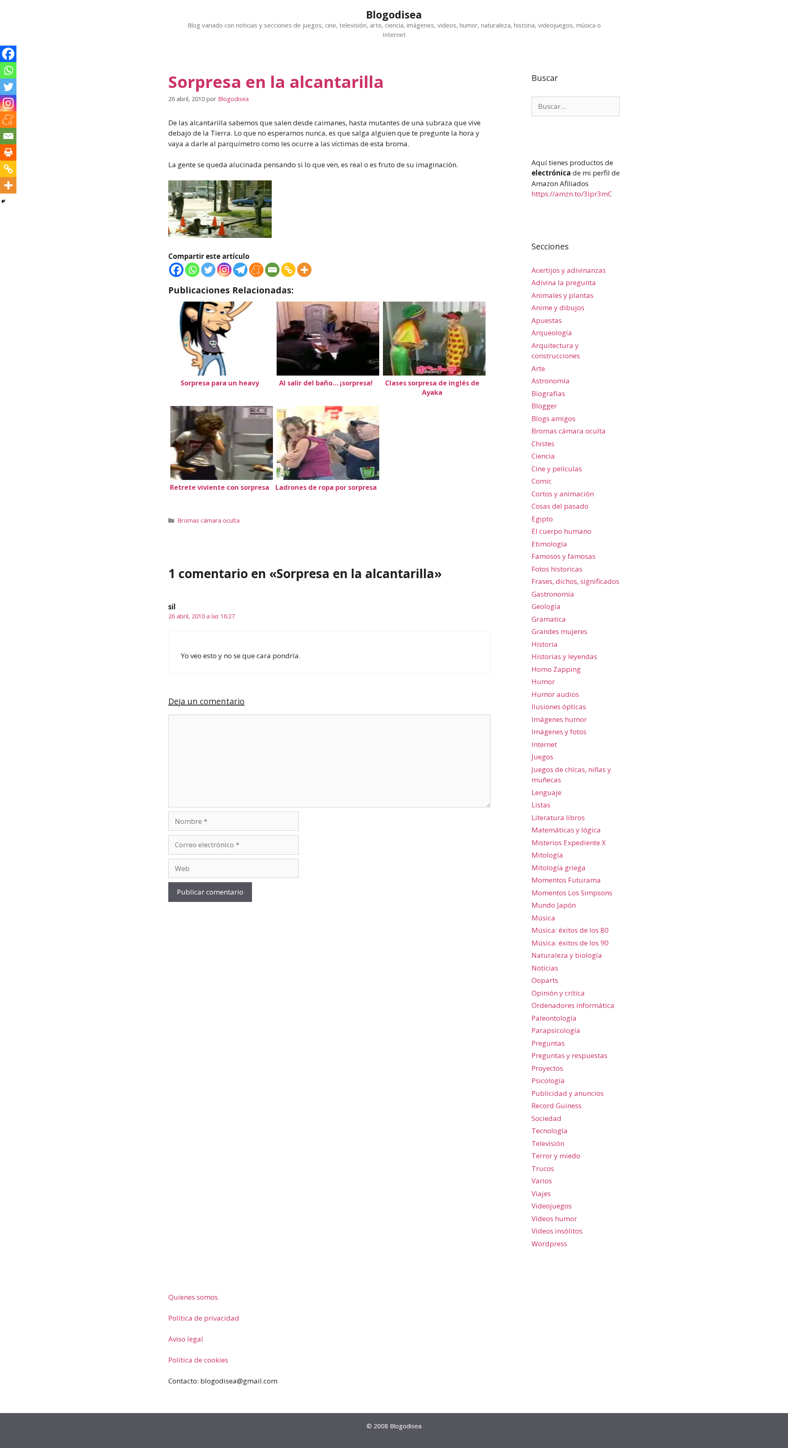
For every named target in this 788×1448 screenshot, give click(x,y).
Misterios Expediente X (568, 842)
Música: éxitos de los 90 (570, 943)
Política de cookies (198, 1360)
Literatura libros (558, 817)
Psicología (548, 1080)
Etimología (549, 544)
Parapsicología (555, 1030)
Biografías (548, 393)
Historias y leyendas (564, 656)
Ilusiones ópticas (558, 706)
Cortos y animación (562, 493)
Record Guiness (556, 1105)
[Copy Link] (288, 270)
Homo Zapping (556, 669)
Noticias (544, 968)
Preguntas (548, 1043)
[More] (304, 270)
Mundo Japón (553, 905)
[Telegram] (240, 270)
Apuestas (546, 320)
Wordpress (549, 1243)
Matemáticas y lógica (566, 830)
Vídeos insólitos (556, 1231)
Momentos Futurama (566, 880)
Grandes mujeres (559, 631)
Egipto (542, 518)
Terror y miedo (555, 1155)
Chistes (542, 443)
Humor (543, 681)
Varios (541, 1180)
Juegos (542, 756)
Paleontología (554, 1018)
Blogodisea (394, 14)
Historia (544, 644)
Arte (538, 368)
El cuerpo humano (561, 531)
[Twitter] (208, 270)
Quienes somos (193, 1297)
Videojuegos (551, 1206)
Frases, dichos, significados (575, 581)
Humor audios (555, 694)
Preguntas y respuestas (569, 1055)
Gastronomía (552, 594)
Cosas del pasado (560, 506)
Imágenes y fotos (558, 731)
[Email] (272, 270)
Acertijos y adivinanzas (568, 270)
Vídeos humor (554, 1218)
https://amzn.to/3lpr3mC (571, 193)
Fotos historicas (556, 569)
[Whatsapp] (192, 270)
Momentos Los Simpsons (571, 892)
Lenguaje (546, 792)
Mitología (547, 855)
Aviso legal (185, 1339)
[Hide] (3, 201)
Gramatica (548, 619)
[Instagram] (224, 270)
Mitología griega (558, 867)
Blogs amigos (553, 418)
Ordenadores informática (572, 1005)
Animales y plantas (562, 295)
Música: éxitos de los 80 (570, 930)
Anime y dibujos (557, 307)
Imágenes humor (559, 719)
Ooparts (544, 980)
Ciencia (543, 456)
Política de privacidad (203, 1318)
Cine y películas (556, 468)
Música (543, 917)
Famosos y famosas (563, 556)
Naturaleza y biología (566, 955)
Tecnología (549, 1130)
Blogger (544, 405)
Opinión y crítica (558, 993)
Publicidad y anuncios (567, 1093)
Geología (546, 606)
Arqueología (551, 332)
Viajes (541, 1193)
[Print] (8, 152)
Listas (540, 804)
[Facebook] (176, 270)
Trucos (542, 1168)
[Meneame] (256, 270)
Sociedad (546, 1118)
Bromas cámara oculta (208, 520)
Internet (544, 744)
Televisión (547, 1143)
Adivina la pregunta (563, 282)
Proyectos (547, 1068)
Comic (541, 481)
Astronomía (550, 380)
